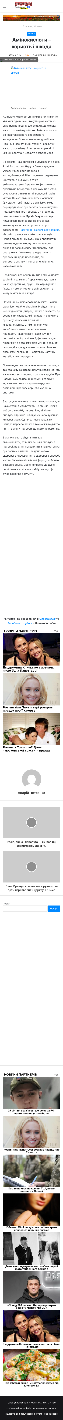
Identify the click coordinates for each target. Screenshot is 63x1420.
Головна (27, 26)
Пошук (6, 903)
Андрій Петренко (31, 793)
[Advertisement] (31, 513)
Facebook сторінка (20, 623)
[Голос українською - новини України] (23, 5)
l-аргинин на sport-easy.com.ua (39, 229)
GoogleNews (47, 618)
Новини (38, 26)
